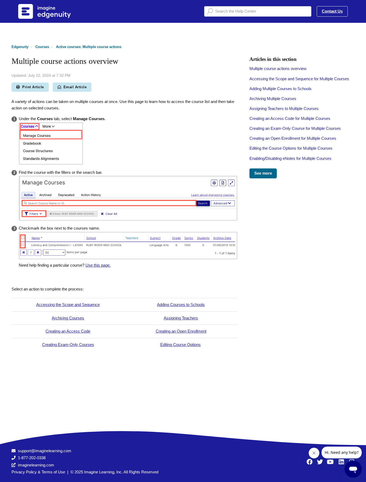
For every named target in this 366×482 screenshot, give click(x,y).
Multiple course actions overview (278, 68)
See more (263, 173)
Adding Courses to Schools (181, 304)
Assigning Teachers (181, 318)
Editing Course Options (180, 344)
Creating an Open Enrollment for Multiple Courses (292, 138)
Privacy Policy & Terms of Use (38, 472)
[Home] (51, 11)
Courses (42, 47)
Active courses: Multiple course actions (88, 47)
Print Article (33, 87)
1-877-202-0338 (32, 457)
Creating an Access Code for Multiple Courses (289, 118)
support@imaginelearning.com (44, 450)
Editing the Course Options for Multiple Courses (291, 148)
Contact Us (332, 11)
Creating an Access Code (68, 331)
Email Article (75, 87)
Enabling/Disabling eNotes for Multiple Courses (290, 158)
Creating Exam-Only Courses (68, 344)
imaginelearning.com (36, 465)
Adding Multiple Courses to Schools (280, 88)
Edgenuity (20, 47)
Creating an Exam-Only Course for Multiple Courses (295, 128)
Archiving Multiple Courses (272, 98)
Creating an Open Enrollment (181, 331)
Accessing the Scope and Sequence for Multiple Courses (299, 78)
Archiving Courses (68, 318)
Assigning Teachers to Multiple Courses (284, 108)
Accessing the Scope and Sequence (68, 304)
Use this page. (98, 265)
